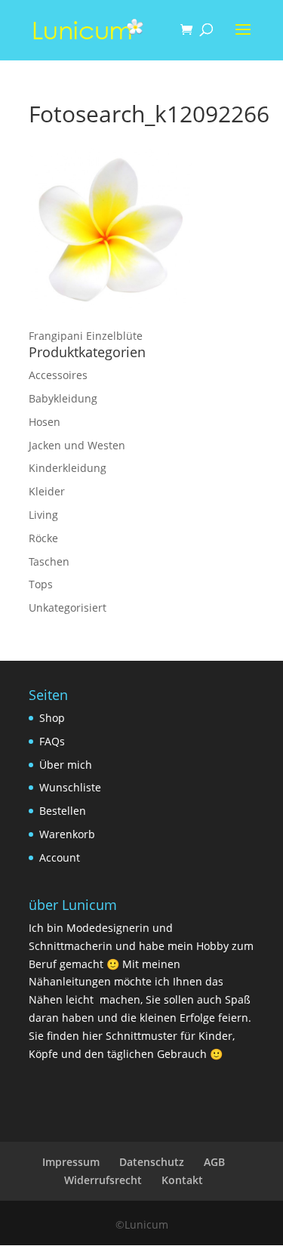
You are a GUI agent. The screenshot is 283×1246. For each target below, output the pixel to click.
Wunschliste (70, 787)
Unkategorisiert (67, 607)
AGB (214, 1162)
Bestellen (62, 810)
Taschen (49, 561)
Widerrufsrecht (103, 1180)
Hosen (44, 422)
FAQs (52, 741)
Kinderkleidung (67, 468)
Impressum (71, 1162)
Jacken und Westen (77, 445)
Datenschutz (151, 1162)
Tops (41, 584)
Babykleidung (63, 398)
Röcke (43, 538)
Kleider (47, 491)
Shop (52, 718)
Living (43, 514)
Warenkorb (67, 834)
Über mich (65, 764)
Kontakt (182, 1180)
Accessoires (58, 375)
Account (59, 857)
